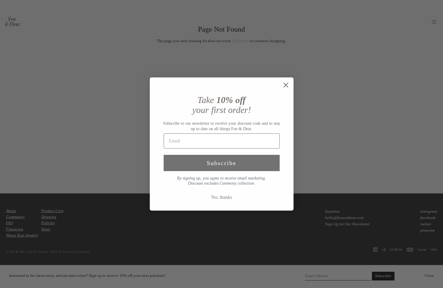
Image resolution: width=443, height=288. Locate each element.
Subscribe (221, 163)
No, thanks (221, 197)
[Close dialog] (286, 85)
